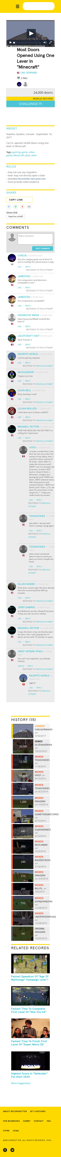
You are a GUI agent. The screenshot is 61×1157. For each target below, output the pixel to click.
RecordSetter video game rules (32, 179)
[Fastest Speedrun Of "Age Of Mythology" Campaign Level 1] (30, 963)
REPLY (27, 267)
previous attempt (44, 366)
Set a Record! (38, 1111)
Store (6, 1131)
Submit (27, 1121)
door (27, 155)
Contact (39, 1121)
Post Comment (42, 248)
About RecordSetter (15, 1111)
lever (34, 155)
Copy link (16, 199)
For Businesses (11, 1121)
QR (29, 206)
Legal (16, 1131)
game (25, 152)
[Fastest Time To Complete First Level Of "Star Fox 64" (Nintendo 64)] (30, 996)
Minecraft (19, 155)
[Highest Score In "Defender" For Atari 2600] (30, 1060)
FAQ (49, 1121)
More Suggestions (21, 1083)
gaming (16, 152)
